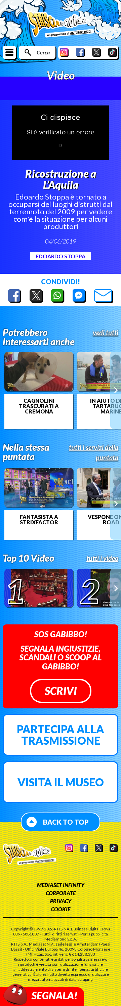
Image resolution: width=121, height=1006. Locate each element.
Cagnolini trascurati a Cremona (39, 406)
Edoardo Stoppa (60, 256)
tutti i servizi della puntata (93, 452)
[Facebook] (80, 52)
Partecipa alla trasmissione (60, 735)
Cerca (43, 52)
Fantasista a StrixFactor (39, 519)
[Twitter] (96, 52)
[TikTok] (112, 52)
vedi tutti (105, 333)
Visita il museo (60, 782)
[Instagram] (64, 52)
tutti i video (102, 558)
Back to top (66, 822)
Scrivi (61, 690)
